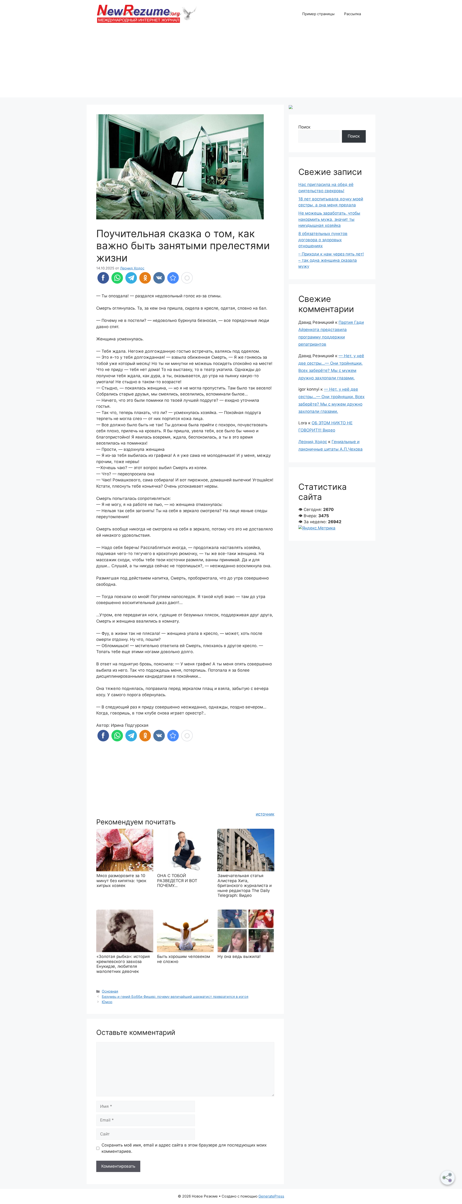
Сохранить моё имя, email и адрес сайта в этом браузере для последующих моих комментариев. (184, 1148)
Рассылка (352, 14)
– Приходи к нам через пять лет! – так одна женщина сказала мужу (331, 260)
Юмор (107, 1002)
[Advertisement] (231, 63)
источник (265, 814)
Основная (110, 991)
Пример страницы (318, 14)
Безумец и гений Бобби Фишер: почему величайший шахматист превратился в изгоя (175, 996)
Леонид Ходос (312, 441)
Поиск (304, 127)
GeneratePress (271, 1196)
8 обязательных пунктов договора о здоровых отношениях (322, 239)
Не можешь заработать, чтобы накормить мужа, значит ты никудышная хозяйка (329, 219)
